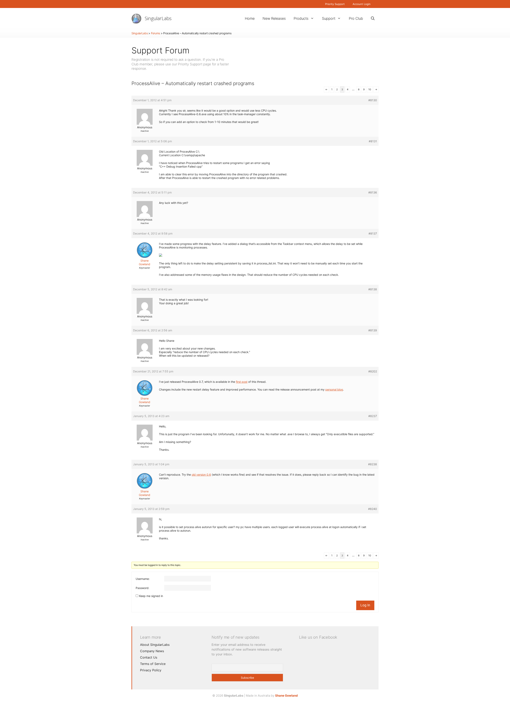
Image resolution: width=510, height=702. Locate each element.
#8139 (372, 330)
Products (301, 18)
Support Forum (160, 50)
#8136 (372, 192)
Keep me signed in (151, 596)
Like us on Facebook (318, 637)
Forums (155, 33)
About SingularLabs (155, 645)
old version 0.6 (201, 474)
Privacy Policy (150, 670)
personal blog (334, 389)
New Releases (274, 18)
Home (250, 18)
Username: (143, 578)
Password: (142, 588)
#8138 (372, 289)
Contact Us (148, 657)
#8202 (372, 371)
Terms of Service (153, 664)
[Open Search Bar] (373, 18)
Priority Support (335, 4)
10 (369, 89)
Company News (152, 651)
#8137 (373, 233)
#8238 (372, 464)
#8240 (372, 509)
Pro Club (356, 18)
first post (241, 381)
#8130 (372, 100)
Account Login (362, 4)
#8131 (373, 141)
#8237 (372, 416)
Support (328, 18)
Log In (365, 605)
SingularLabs (158, 18)
